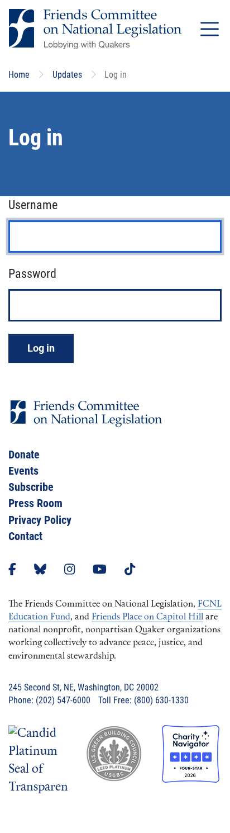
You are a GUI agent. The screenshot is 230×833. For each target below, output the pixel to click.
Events (23, 470)
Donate (24, 454)
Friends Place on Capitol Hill (147, 617)
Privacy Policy (39, 520)
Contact (25, 536)
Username (33, 205)
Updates (67, 74)
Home (19, 74)
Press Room (35, 503)
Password (32, 274)
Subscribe (31, 487)
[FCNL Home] (86, 422)
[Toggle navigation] (209, 28)
